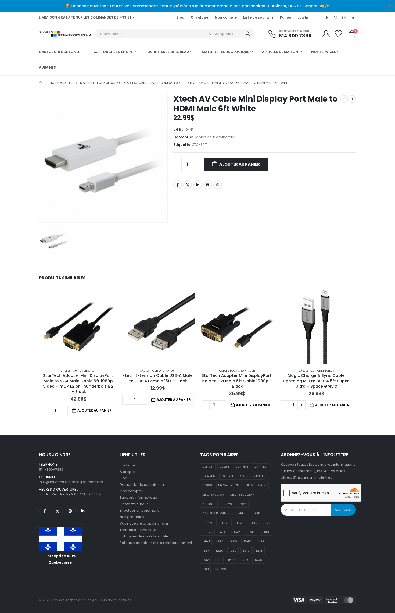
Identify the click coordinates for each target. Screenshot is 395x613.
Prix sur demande (216, 513)
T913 (205, 569)
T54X (260, 541)
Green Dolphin (251, 476)
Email (207, 184)
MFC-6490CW (213, 494)
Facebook (177, 184)
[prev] (344, 99)
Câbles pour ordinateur (214, 137)
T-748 (250, 532)
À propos (128, 471)
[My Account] (326, 33)
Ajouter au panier (239, 164)
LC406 (207, 485)
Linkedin (82, 511)
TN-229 (220, 569)
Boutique (127, 465)
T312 (205, 560)
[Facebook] (327, 17)
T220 (219, 550)
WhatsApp (217, 184)
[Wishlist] (338, 33)
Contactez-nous (134, 503)
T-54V (222, 522)
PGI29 (242, 504)
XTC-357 (199, 144)
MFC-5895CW (256, 485)
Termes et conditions (138, 529)
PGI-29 (227, 504)
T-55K (252, 522)
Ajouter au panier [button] (94, 410)
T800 (258, 560)
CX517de (227, 476)
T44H (206, 541)
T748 (244, 560)
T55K (206, 550)
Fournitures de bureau (167, 51)
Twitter (187, 184)
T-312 (206, 532)
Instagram (70, 511)
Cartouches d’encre (113, 51)
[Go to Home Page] (40, 83)
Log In (302, 17)
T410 (218, 560)
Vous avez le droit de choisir (144, 523)
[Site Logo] (65, 34)
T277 (246, 550)
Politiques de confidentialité (144, 536)
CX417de (260, 467)
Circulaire (200, 17)
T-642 (235, 532)
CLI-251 (207, 467)
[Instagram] (343, 17)
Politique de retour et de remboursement (156, 542)
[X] (335, 17)
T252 (232, 550)
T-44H (240, 513)
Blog (180, 17)
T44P (219, 541)
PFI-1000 (209, 504)
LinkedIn (197, 184)
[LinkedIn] (352, 17)
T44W (233, 541)
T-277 (267, 522)
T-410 (220, 532)
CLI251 (224, 467)
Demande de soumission (142, 484)
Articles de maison (280, 51)
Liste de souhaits (258, 17)
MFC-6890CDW (242, 494)
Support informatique (138, 497)
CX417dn (208, 476)
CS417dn (241, 467)
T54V (247, 541)
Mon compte (226, 17)
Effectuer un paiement (139, 510)
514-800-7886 (51, 469)
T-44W (207, 522)
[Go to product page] (79, 327)
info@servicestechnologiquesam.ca (71, 481)
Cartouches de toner (60, 51)
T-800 (265, 532)
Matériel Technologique (225, 51)
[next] (352, 99)
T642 (231, 560)
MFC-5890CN (228, 485)
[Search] (247, 33)
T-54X (237, 522)
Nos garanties (132, 516)
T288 (259, 550)
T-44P (255, 513)
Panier (286, 17)
